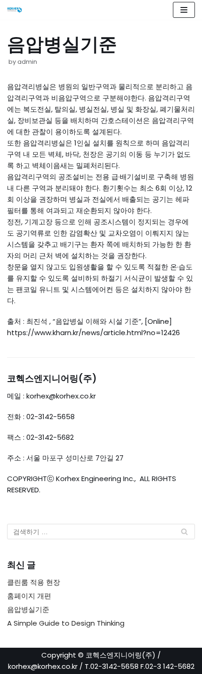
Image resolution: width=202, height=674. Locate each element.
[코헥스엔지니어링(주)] (17, 10)
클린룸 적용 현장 (33, 582)
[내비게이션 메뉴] (184, 10)
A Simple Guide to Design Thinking (65, 623)
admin (27, 62)
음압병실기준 (28, 609)
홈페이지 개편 (29, 596)
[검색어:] (101, 531)
